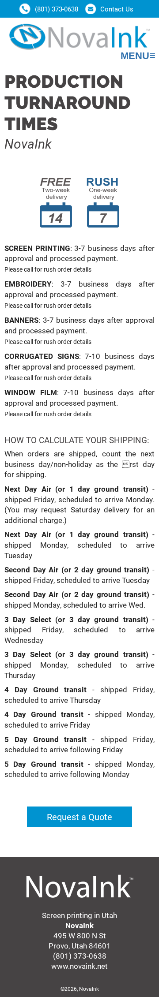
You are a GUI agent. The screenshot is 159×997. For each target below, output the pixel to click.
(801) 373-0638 (79, 956)
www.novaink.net (79, 966)
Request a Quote (79, 816)
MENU (138, 55)
